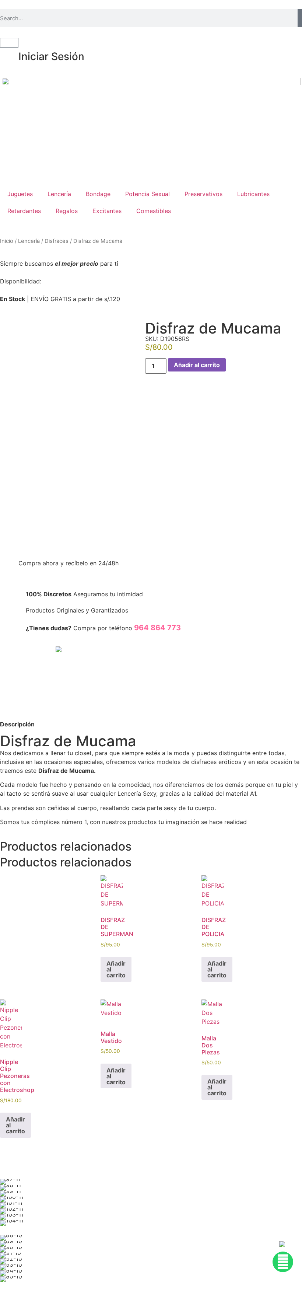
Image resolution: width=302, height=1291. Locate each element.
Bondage (98, 194)
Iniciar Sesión (51, 56)
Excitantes (107, 210)
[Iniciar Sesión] (9, 57)
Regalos (67, 210)
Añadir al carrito (197, 365)
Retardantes (24, 210)
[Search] (300, 18)
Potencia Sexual (147, 194)
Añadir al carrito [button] (116, 969)
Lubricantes (253, 194)
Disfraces (57, 241)
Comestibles (153, 210)
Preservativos (203, 194)
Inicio (6, 241)
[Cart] (9, 43)
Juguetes (20, 194)
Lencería (59, 194)
